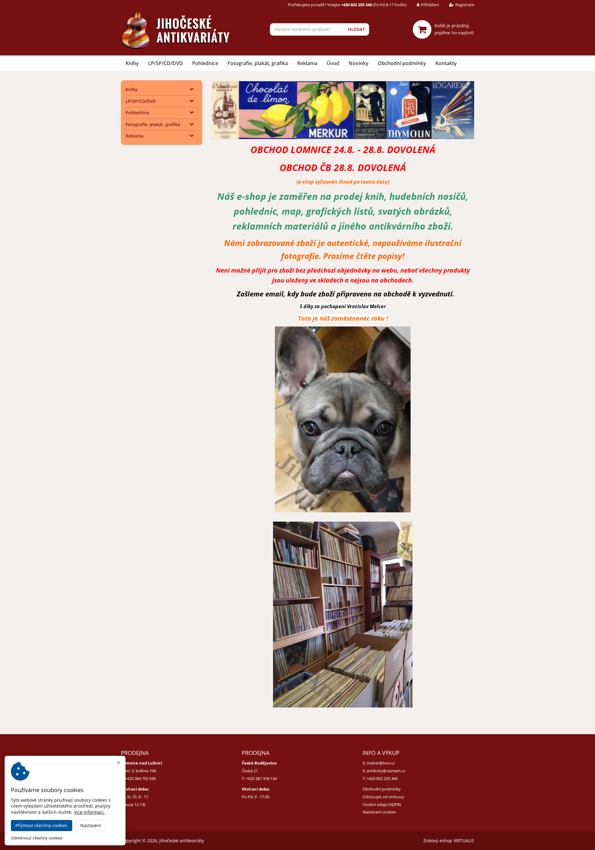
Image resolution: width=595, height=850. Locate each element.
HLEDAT (356, 29)
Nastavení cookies (379, 812)
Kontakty (446, 63)
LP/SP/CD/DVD (165, 63)
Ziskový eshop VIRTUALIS (448, 840)
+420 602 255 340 (382, 778)
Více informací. (89, 812)
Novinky (358, 63)
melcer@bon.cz (381, 763)
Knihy (132, 63)
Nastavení (90, 825)
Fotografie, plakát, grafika (257, 63)
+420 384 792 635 (140, 778)
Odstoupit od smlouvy (383, 797)
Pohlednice (205, 63)
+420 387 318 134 (261, 778)
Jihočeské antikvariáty (181, 840)
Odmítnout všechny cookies (37, 838)
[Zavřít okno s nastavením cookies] (118, 763)
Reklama (307, 63)
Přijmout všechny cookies (41, 825)
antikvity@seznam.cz (386, 770)
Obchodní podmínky (402, 63)
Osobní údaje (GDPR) (382, 804)
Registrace (464, 4)
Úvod (333, 63)
